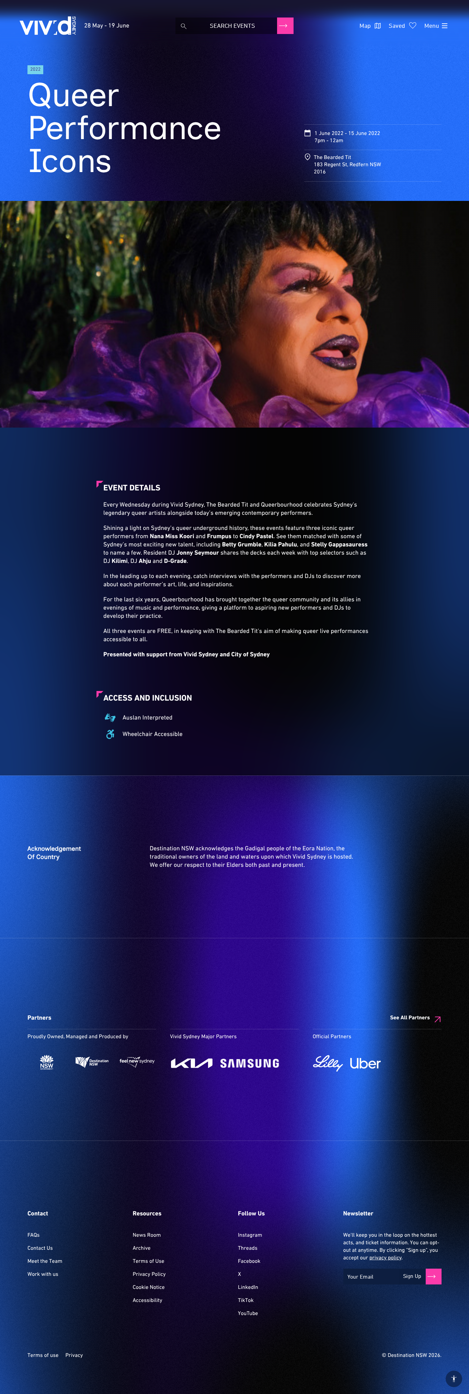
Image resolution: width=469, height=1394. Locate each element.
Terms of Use (148, 1261)
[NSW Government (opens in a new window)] (46, 1062)
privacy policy (385, 1258)
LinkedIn (248, 1287)
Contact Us (40, 1248)
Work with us (42, 1274)
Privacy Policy (149, 1274)
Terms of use (42, 1355)
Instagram (250, 1235)
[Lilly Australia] (328, 1063)
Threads (248, 1248)
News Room (147, 1235)
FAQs (33, 1235)
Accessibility (147, 1300)
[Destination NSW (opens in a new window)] (92, 1062)
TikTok (246, 1300)
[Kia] (192, 1063)
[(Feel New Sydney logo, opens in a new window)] (137, 1062)
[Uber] (365, 1063)
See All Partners (410, 1018)
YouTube (248, 1313)
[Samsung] (249, 1063)
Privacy (74, 1355)
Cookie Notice (149, 1287)
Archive (142, 1248)
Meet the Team (44, 1261)
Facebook (249, 1261)
